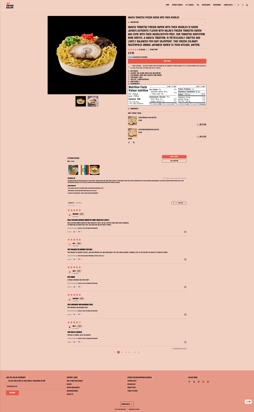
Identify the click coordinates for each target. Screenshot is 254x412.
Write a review (174, 157)
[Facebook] (189, 382)
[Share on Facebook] (129, 143)
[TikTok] (208, 382)
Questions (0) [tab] (79, 203)
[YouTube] (203, 382)
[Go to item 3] (95, 170)
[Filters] (173, 203)
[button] (49, 55)
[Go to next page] (139, 352)
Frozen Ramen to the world (134, 409)
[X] (194, 382)
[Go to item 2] (84, 170)
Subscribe (12, 393)
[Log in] (238, 5)
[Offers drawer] (243, 5)
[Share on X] (133, 143)
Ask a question (174, 161)
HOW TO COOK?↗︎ (135, 82)
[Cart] (247, 5)
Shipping (130, 57)
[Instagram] (198, 382)
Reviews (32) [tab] (71, 203)
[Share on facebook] (185, 232)
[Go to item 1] (73, 170)
